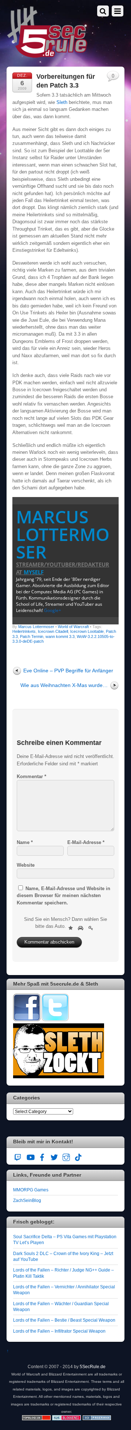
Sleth (62, 102)
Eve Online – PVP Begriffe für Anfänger (68, 670)
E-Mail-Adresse (85, 842)
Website (26, 865)
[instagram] (66, 1156)
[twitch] (18, 1156)
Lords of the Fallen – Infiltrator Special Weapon (59, 1331)
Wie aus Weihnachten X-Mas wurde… (64, 685)
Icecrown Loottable (87, 631)
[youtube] (30, 1156)
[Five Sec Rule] (47, 55)
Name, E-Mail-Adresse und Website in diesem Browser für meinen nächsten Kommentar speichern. (63, 896)
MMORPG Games (30, 1189)
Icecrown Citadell (53, 631)
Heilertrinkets (24, 631)
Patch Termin (31, 636)
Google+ (52, 610)
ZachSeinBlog (27, 1200)
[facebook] (42, 1156)
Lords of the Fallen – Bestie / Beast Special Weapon (64, 1320)
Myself (34, 572)
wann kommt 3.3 (60, 636)
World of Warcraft (73, 626)
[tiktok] (78, 1156)
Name (25, 842)
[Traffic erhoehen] (96, 1418)
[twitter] (54, 1156)
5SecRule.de (93, 1366)
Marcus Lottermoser (63, 534)
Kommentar (31, 776)
